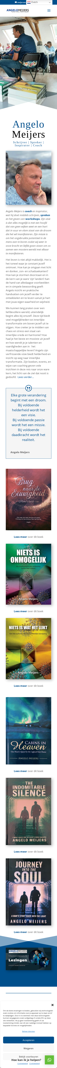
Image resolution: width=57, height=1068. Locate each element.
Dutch (34, 2)
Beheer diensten (28, 1031)
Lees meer (20, 771)
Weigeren (28, 1048)
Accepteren (28, 1040)
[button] (52, 1004)
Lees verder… (25, 377)
